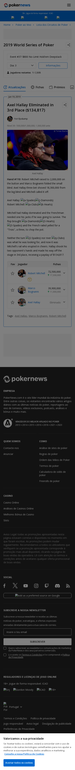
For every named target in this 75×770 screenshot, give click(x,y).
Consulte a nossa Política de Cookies (24, 753)
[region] (37, 751)
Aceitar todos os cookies (19, 762)
